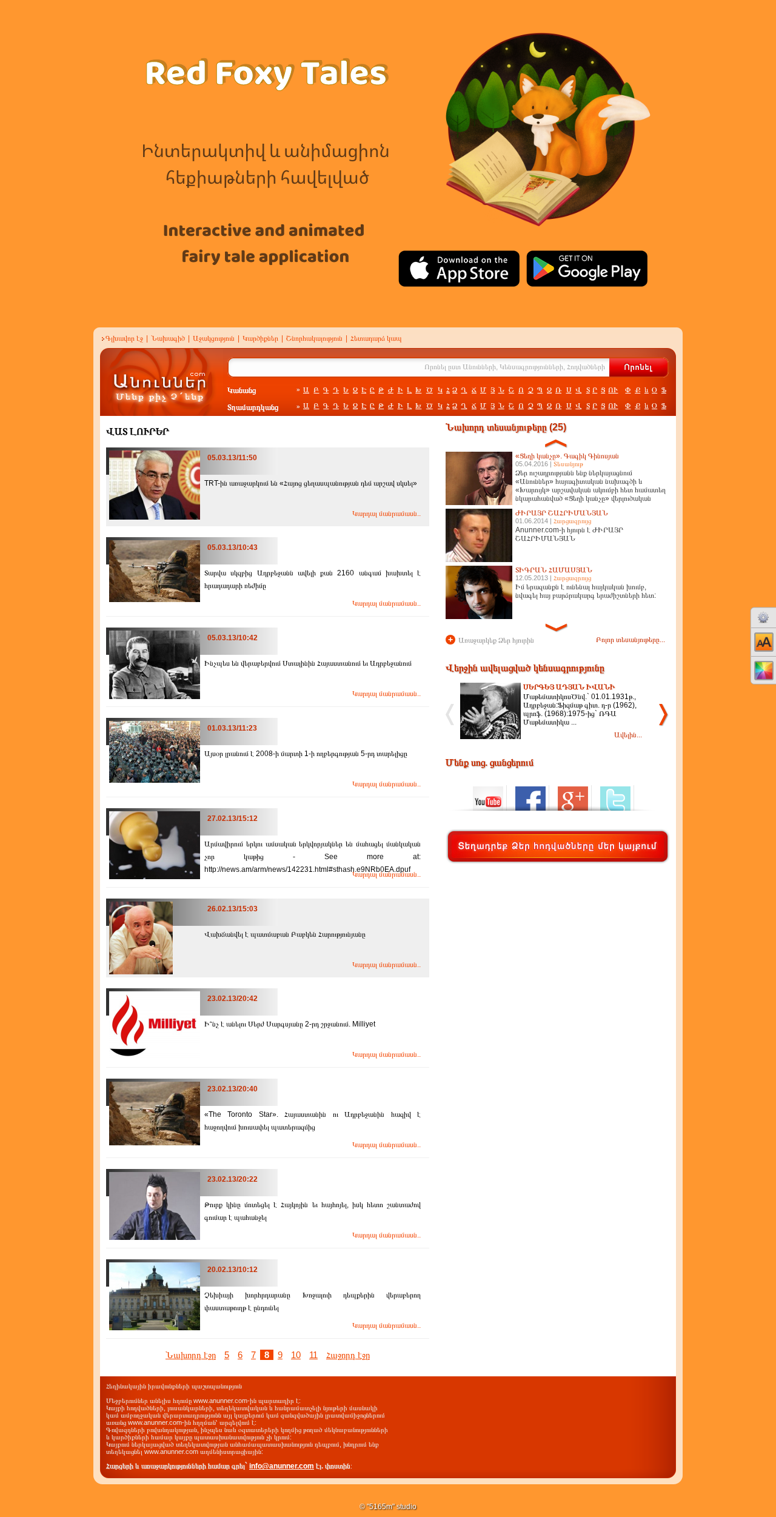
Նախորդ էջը (191, 1355)
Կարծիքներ (260, 338)
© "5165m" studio (388, 1506)
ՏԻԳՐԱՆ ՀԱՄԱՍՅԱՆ (553, 570)
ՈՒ (613, 390)
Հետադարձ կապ (376, 338)
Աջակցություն (214, 338)
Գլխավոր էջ (124, 338)
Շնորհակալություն (314, 338)
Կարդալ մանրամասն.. (386, 513)
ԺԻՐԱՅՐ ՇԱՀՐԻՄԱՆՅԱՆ (561, 513)
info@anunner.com (281, 1466)
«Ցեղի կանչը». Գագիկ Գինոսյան (567, 456)
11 (313, 1355)
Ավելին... (628, 735)
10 (296, 1355)
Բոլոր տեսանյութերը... (630, 639)
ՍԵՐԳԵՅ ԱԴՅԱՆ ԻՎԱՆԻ (569, 687)
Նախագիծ (168, 338)
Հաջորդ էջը (348, 1355)
